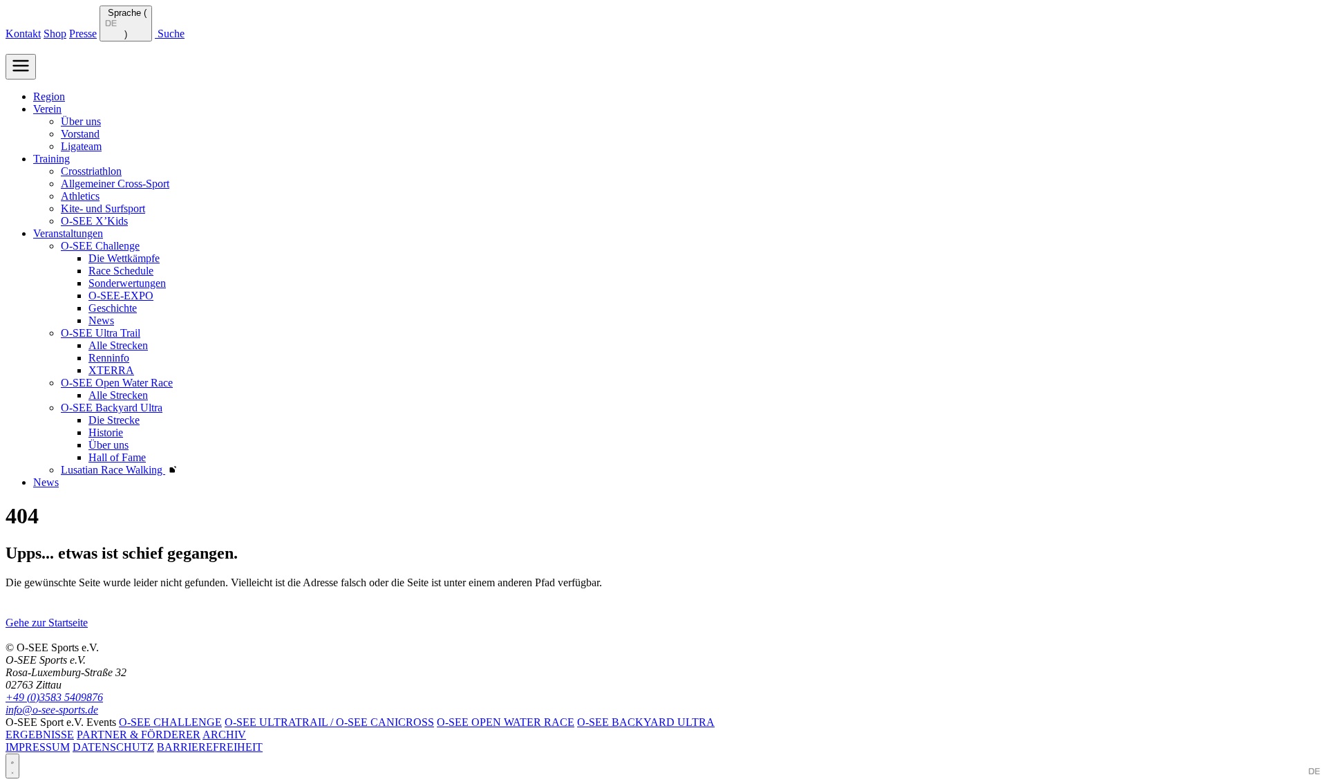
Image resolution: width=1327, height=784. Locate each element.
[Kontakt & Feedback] (12, 766)
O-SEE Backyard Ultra (111, 407)
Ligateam (81, 146)
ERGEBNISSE (40, 734)
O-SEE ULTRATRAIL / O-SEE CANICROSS (329, 722)
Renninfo (108, 358)
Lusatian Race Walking (119, 470)
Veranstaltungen (68, 233)
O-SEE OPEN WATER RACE (505, 722)
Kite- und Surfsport (103, 208)
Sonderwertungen (127, 283)
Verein (47, 109)
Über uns (81, 121)
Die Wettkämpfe (124, 258)
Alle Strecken (118, 345)
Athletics (80, 196)
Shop (55, 33)
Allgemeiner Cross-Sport (115, 183)
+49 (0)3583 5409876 (54, 697)
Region (49, 96)
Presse (83, 33)
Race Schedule (120, 271)
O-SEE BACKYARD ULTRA (646, 722)
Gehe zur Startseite (47, 622)
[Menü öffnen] (21, 67)
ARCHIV (224, 734)
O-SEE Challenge (100, 246)
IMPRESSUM (38, 747)
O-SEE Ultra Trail (100, 333)
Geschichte (112, 308)
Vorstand (80, 134)
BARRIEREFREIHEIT (210, 747)
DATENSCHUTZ (113, 747)
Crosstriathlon (91, 171)
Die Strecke (114, 420)
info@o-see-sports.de (52, 710)
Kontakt (23, 33)
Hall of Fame (117, 457)
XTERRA (111, 370)
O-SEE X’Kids (94, 221)
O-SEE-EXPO (120, 295)
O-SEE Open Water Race (117, 383)
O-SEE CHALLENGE (170, 722)
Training (51, 159)
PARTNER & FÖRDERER (138, 734)
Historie (105, 432)
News (101, 320)
